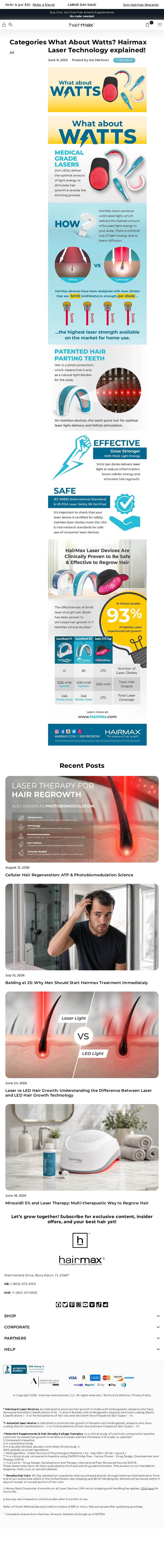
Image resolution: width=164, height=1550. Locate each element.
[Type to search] (10, 24)
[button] (160, 24)
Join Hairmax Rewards (141, 5)
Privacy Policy (141, 1395)
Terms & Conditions (117, 1395)
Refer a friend (44, 5)
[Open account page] (4, 25)
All (12, 53)
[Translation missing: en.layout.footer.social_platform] (58, 1304)
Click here (147, 1488)
